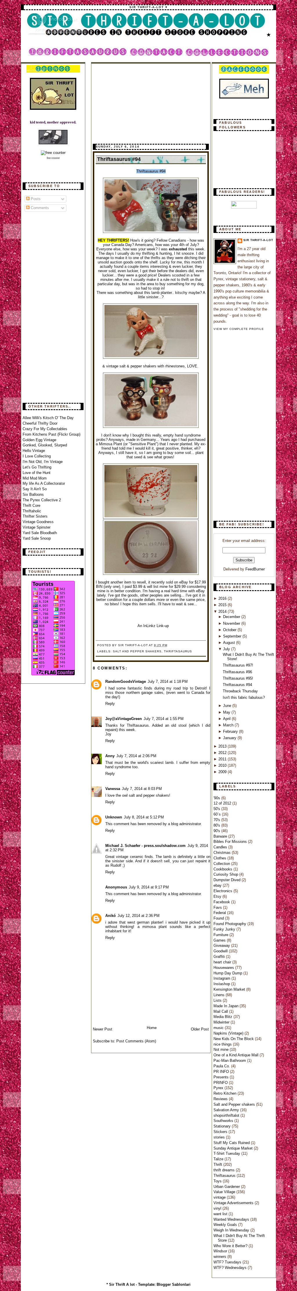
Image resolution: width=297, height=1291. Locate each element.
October (230, 630)
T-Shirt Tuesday (227, 1153)
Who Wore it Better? (231, 1246)
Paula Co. (222, 1066)
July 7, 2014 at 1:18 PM (168, 681)
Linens (219, 995)
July (227, 649)
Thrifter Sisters (35, 516)
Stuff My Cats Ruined (232, 1143)
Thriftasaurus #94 (119, 159)
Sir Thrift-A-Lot (258, 240)
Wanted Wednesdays (231, 1219)
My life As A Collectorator (44, 483)
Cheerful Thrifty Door (40, 423)
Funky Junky (224, 929)
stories (219, 1137)
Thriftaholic (32, 511)
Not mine (221, 1049)
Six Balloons (33, 494)
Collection (222, 863)
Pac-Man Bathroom (230, 1060)
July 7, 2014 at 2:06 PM (136, 756)
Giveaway (222, 945)
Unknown (113, 817)
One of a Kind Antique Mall (236, 1055)
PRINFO (221, 1082)
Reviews (221, 1099)
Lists (218, 1000)
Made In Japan (226, 1006)
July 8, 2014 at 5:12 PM (144, 817)
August (229, 642)
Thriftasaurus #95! (238, 678)
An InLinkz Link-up (153, 626)
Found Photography (230, 924)
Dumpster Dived (227, 880)
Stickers (221, 1132)
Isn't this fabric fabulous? (244, 697)
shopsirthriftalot (226, 1115)
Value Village (224, 1192)
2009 (223, 772)
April (227, 719)
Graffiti (219, 956)
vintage (220, 1197)
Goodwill (221, 951)
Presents (221, 1077)
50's (217, 809)
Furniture (221, 935)
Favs (218, 907)
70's (217, 820)
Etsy (217, 896)
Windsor (220, 1251)
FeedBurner (255, 569)
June (227, 705)
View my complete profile (238, 329)
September (232, 636)
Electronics (223, 891)
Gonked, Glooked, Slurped (45, 445)
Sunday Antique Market (233, 1148)
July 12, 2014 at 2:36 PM (138, 915)
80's (217, 825)
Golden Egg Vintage (39, 440)
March (229, 725)
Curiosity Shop (226, 874)
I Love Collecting (37, 456)
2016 (223, 598)
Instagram (222, 978)
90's (217, 831)
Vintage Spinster (36, 527)
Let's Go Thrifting (37, 467)
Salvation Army (226, 1110)
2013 (223, 746)
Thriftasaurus (178, 651)
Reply (110, 703)
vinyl (217, 1208)
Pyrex (218, 1088)
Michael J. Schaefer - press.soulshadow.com (145, 845)
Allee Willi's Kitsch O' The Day (48, 418)
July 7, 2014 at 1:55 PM (164, 719)
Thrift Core (31, 505)
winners (220, 1256)
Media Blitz (223, 1017)
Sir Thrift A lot (122, 1284)
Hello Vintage (34, 450)
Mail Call (221, 1011)
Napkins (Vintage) (229, 1033)
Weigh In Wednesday (231, 1230)
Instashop (222, 984)
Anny (110, 756)
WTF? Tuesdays (227, 1262)
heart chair (222, 962)
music (219, 1028)
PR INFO (221, 1071)
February (231, 731)
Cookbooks (223, 869)
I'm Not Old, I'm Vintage (43, 461)
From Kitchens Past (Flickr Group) (51, 434)
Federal (220, 913)
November (232, 623)
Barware (220, 836)
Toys (218, 1181)
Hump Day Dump (228, 973)
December (232, 617)
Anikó (110, 915)
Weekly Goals (225, 1224)
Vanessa (112, 789)
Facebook (222, 902)
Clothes (220, 858)
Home (152, 1028)
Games (220, 940)
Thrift (218, 1164)
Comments (39, 208)
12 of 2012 (222, 803)
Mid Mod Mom (35, 478)
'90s (217, 798)
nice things (223, 1044)
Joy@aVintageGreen (123, 719)
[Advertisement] (46, 307)
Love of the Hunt (36, 473)
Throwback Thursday (240, 691)
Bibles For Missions (230, 841)
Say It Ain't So (35, 489)
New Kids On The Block (234, 1039)
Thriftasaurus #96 (237, 672)
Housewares (224, 967)
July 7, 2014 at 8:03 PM (142, 789)
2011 (223, 759)
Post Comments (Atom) (136, 1041)
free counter (53, 158)
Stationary (222, 1126)
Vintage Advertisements (234, 1203)
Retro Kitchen (225, 1093)
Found (219, 918)
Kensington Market (229, 989)
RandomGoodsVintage (125, 681)
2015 (223, 605)
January (230, 738)
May (227, 712)
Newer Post (102, 1029)
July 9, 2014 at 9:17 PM (149, 887)
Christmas (222, 852)
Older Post (200, 1029)
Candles (220, 847)
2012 (223, 752)
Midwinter (222, 1022)
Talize (218, 1159)
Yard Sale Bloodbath (40, 533)
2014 (223, 611)
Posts (35, 199)
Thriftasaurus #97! (238, 665)
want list (221, 1214)
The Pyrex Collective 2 (42, 500)
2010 (223, 765)
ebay (218, 885)
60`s (217, 814)
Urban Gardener (227, 1186)
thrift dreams (224, 1170)
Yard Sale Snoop (37, 538)
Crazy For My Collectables (45, 429)
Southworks (223, 1120)
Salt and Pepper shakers (137, 651)
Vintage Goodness (38, 522)
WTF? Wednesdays (230, 1267)
